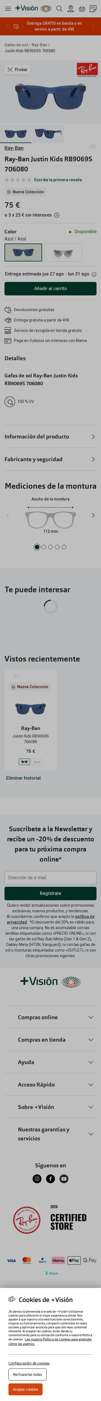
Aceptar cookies (25, 1389)
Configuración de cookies (29, 1363)
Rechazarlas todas (27, 1374)
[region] (50, 1344)
